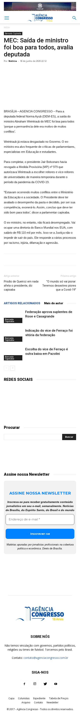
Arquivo (26, 702)
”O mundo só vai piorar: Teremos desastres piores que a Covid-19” (59, 285)
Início (7, 27)
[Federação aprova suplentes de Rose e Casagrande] (13, 316)
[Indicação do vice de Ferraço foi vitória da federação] (13, 335)
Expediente (39, 698)
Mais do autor (53, 303)
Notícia (13, 60)
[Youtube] (56, 684)
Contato (38, 702)
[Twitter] (45, 684)
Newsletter (52, 702)
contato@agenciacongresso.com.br (45, 658)
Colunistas (24, 698)
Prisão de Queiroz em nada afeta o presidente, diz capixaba (21, 285)
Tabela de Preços (58, 698)
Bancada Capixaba (13, 33)
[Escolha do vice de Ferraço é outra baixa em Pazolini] (13, 353)
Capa (11, 698)
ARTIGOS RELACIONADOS (22, 303)
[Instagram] (35, 684)
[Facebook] (24, 684)
